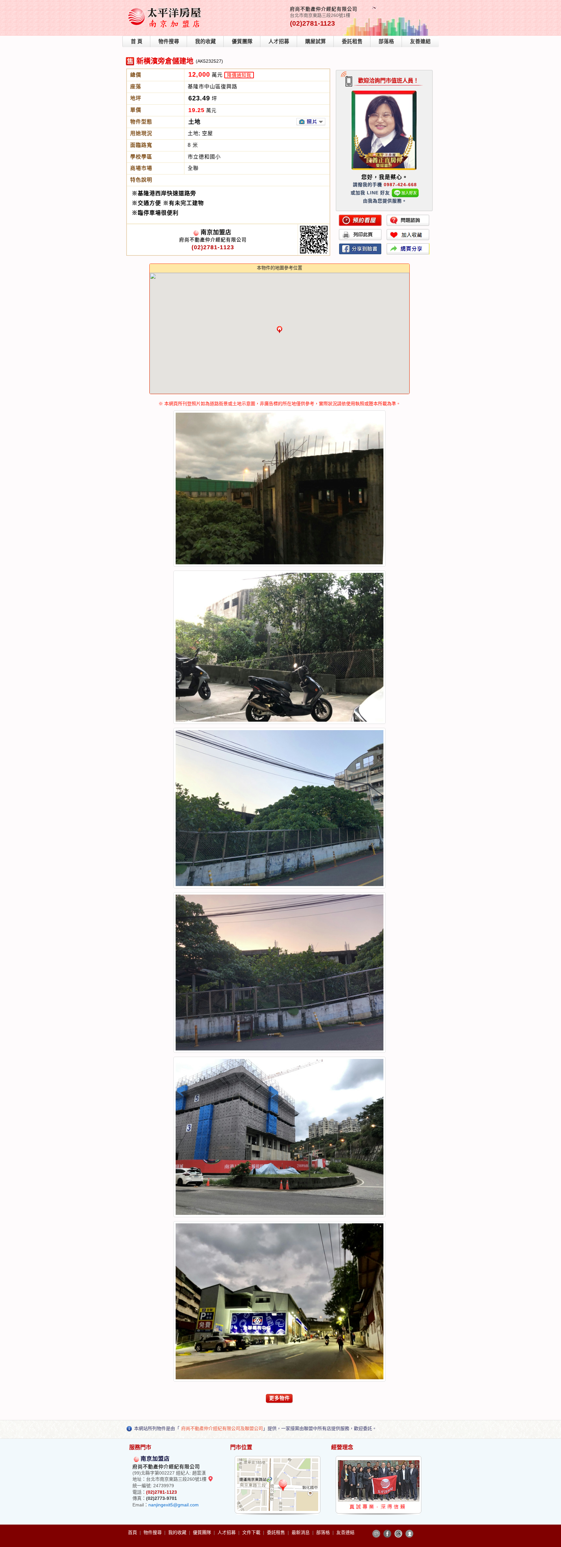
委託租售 (352, 41)
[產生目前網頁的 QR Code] (376, 1534)
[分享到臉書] (360, 248)
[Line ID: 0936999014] (405, 192)
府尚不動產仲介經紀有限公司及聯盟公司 (222, 1428)
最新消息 (301, 1532)
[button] (279, 329)
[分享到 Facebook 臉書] (387, 1534)
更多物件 (279, 1398)
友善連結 (420, 41)
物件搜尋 (168, 41)
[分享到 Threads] (398, 1534)
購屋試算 (315, 41)
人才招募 (278, 41)
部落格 (386, 41)
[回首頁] (167, 7)
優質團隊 (242, 41)
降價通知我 (239, 75)
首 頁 (137, 41)
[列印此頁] (360, 234)
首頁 (133, 1532)
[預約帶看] (360, 220)
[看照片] (311, 122)
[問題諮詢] (408, 220)
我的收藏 (205, 41)
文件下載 (252, 1532)
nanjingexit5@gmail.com (173, 1504)
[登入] (409, 1534)
